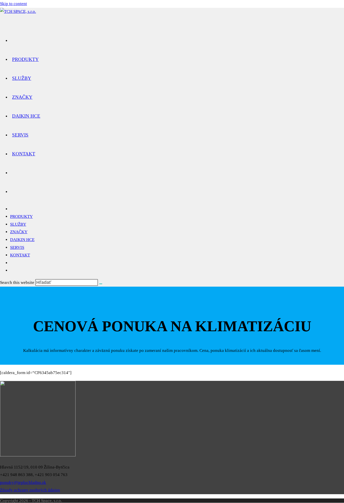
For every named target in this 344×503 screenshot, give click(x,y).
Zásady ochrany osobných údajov (30, 490)
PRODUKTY (21, 216)
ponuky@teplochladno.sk (23, 482)
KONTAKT (20, 255)
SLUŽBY (18, 224)
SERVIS (17, 247)
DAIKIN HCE (22, 239)
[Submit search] (100, 283)
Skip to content (13, 3)
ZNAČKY (18, 231)
